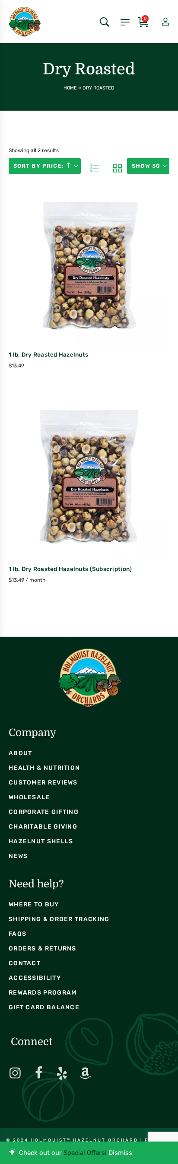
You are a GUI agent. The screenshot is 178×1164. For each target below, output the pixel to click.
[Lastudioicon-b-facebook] (38, 1073)
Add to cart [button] (70, 285)
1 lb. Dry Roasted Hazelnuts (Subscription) (70, 568)
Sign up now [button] (70, 500)
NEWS (18, 856)
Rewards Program (43, 992)
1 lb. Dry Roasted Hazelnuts (48, 354)
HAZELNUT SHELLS (41, 841)
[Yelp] (61, 1073)
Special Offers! (85, 1153)
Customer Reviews (43, 782)
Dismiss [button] (120, 1153)
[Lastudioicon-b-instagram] (15, 1073)
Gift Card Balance (44, 1007)
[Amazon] (85, 1073)
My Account (158, 22)
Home (70, 88)
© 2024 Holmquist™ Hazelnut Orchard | (75, 1140)
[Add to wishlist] (106, 284)
